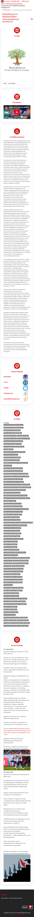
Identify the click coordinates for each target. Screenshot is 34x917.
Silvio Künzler (7, 10)
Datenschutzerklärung (17, 914)
